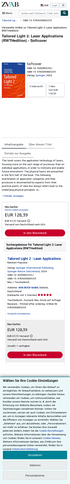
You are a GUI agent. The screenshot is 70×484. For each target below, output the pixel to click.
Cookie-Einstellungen (51, 430)
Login (54, 5)
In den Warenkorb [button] (35, 233)
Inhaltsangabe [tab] (13, 144)
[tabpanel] (33, 178)
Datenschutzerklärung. (25, 448)
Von (53, 90)
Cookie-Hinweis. (52, 437)
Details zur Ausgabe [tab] (17, 153)
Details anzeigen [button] (14, 195)
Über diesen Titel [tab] (40, 144)
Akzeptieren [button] (35, 455)
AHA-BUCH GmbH (28, 287)
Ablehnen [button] (35, 465)
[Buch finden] (64, 13)
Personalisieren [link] (35, 475)
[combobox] (40, 13)
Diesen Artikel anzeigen (16, 209)
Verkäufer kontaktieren (18, 313)
